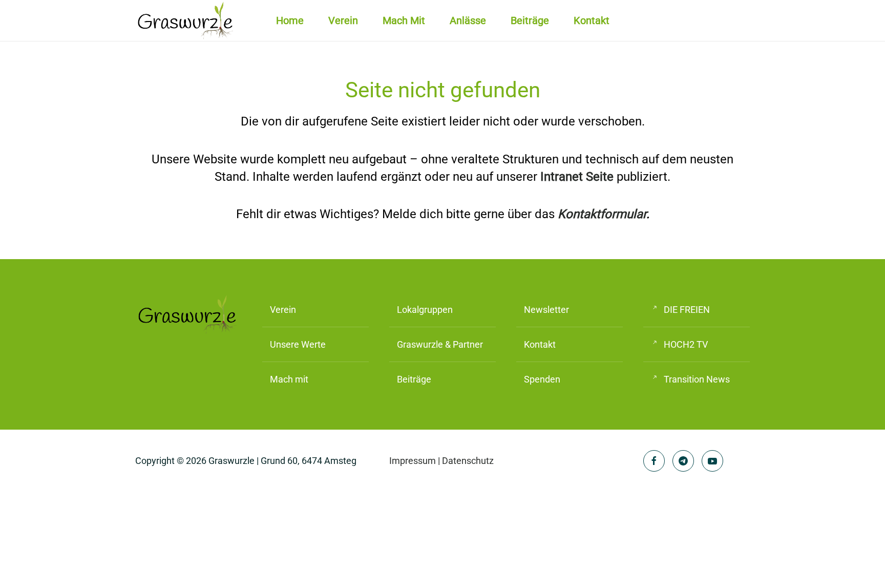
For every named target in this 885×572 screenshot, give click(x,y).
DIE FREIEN (687, 309)
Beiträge (530, 20)
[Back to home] (186, 20)
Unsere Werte (298, 344)
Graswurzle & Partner (440, 344)
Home (290, 20)
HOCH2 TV (686, 344)
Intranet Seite (577, 177)
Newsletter (546, 309)
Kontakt (591, 20)
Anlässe (468, 20)
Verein (283, 309)
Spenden (542, 379)
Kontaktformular (602, 214)
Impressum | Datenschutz (441, 460)
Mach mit (404, 20)
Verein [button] (343, 20)
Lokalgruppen (425, 309)
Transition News (697, 379)
